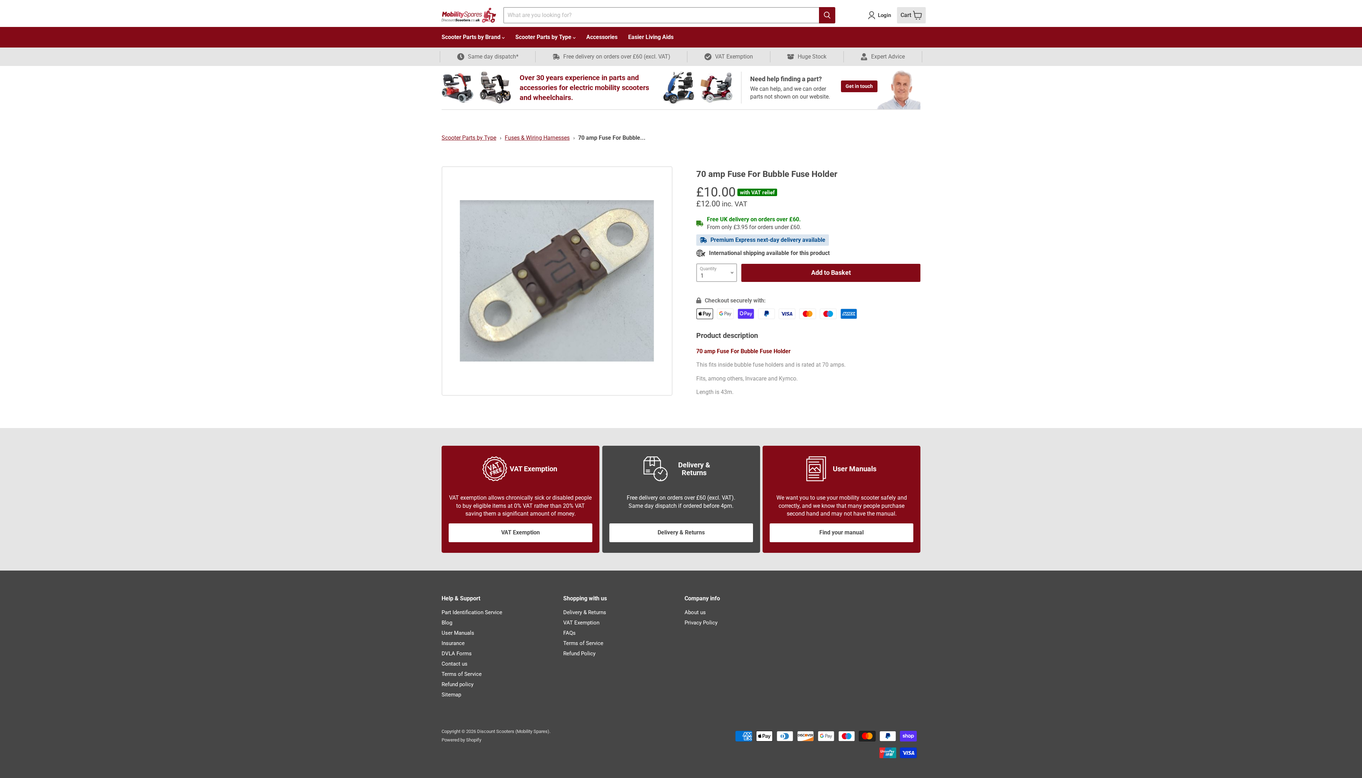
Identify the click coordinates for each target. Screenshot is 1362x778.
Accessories (602, 37)
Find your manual (841, 532)
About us (695, 612)
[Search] (827, 15)
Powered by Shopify (461, 740)
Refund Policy (579, 653)
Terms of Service (462, 674)
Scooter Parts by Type (544, 37)
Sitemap (451, 694)
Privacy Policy (701, 622)
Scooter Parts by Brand (472, 37)
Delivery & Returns (681, 532)
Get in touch (859, 86)
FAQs (569, 633)
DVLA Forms (457, 653)
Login (884, 15)
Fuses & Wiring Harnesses (537, 137)
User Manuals (458, 633)
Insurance (453, 643)
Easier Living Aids (651, 37)
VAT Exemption (520, 532)
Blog (447, 622)
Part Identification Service (472, 612)
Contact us (454, 664)
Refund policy (458, 684)
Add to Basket (831, 272)
